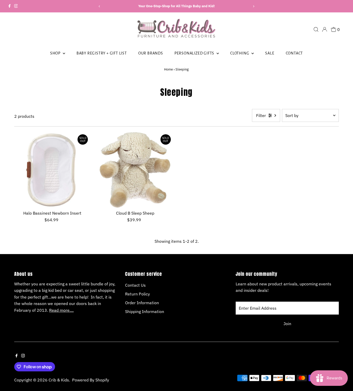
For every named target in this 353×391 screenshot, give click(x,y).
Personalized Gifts (194, 53)
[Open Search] (316, 29)
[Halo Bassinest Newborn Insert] (52, 170)
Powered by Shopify (90, 379)
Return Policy (137, 293)
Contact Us (135, 285)
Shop (56, 53)
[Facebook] (9, 6)
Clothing (240, 53)
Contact (294, 53)
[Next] (253, 6)
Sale (269, 53)
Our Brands (150, 53)
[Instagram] (16, 6)
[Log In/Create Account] (324, 29)
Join (287, 323)
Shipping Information (144, 311)
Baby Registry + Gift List (101, 53)
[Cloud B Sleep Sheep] (135, 170)
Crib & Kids (59, 379)
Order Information (142, 302)
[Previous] (99, 6)
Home (168, 69)
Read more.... (61, 310)
